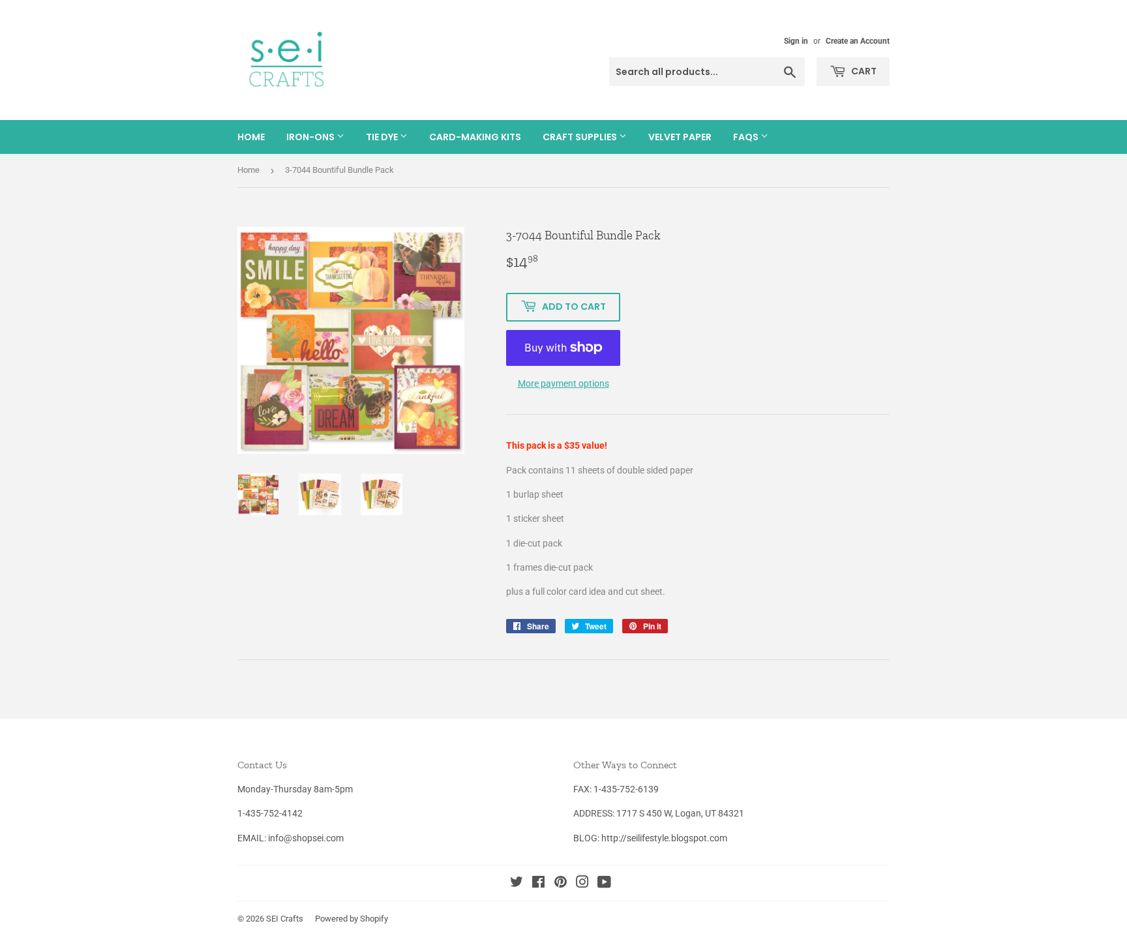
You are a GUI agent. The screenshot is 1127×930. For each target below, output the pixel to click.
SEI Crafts (284, 918)
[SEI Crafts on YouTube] (604, 883)
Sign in (796, 41)
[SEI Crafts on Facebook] (538, 883)
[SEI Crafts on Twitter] (516, 883)
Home (251, 136)
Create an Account (858, 41)
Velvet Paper (680, 136)
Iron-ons (311, 136)
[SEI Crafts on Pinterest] (560, 883)
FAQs (746, 136)
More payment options (563, 383)
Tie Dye (383, 136)
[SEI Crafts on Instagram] (582, 883)
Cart (863, 71)
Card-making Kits (475, 136)
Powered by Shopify (351, 918)
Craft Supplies (581, 136)
